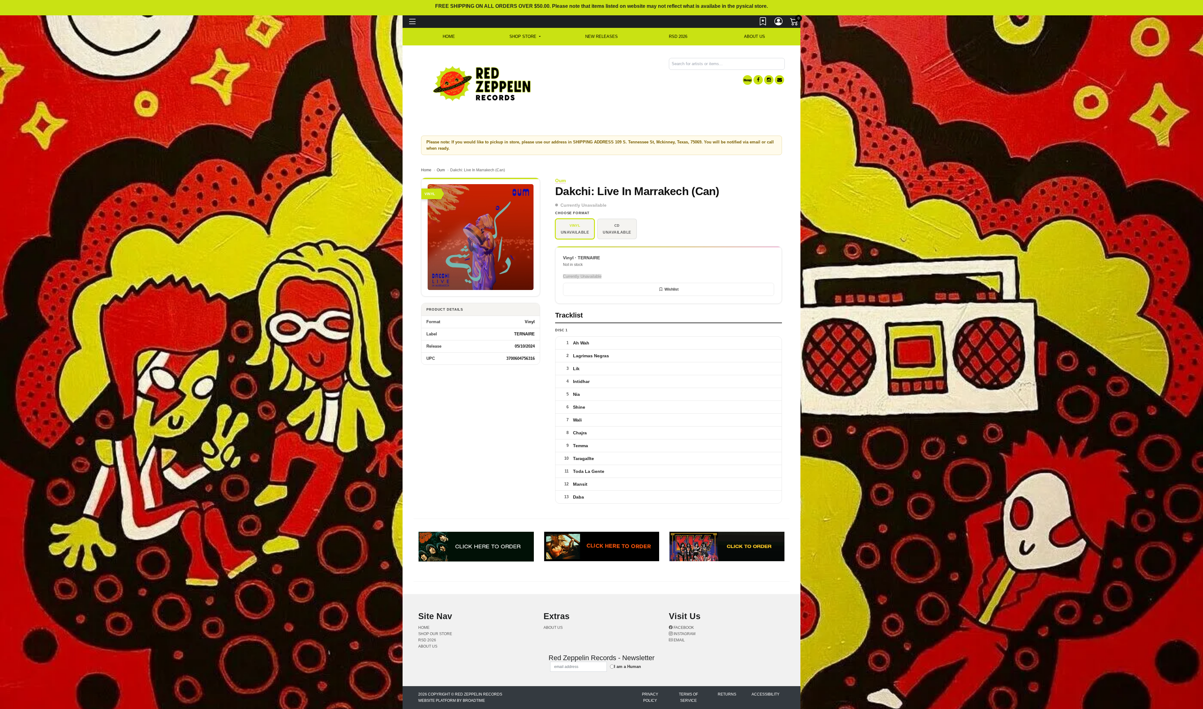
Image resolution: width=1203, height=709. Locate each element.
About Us (754, 36)
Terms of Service (688, 697)
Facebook (683, 627)
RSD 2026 (678, 36)
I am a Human (627, 666)
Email (679, 640)
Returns (727, 694)
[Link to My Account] (778, 22)
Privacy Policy (650, 697)
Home (426, 170)
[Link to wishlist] (763, 22)
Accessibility (765, 694)
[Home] (482, 83)
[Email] (779, 80)
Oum (441, 170)
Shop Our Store (435, 634)
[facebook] (758, 80)
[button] (524, 36)
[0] (794, 23)
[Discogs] (747, 80)
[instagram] (768, 80)
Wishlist (671, 289)
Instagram (684, 634)
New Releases (601, 36)
